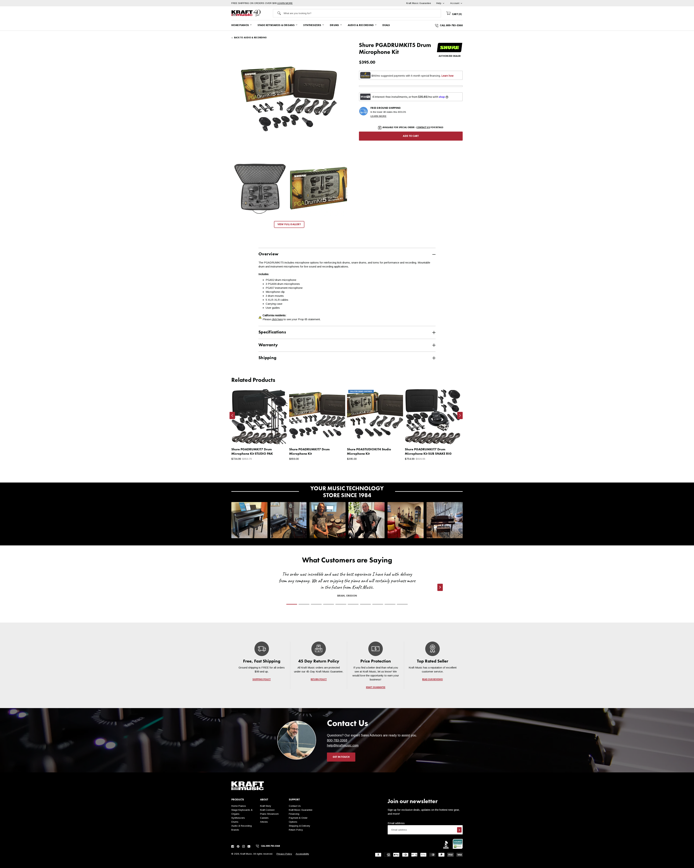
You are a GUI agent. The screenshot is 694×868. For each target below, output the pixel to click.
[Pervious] (232, 415)
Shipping (267, 358)
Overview (268, 254)
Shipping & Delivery (299, 825)
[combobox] (362, 13)
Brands (235, 829)
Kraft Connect (267, 810)
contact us (423, 128)
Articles (264, 821)
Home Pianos (238, 806)
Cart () (456, 14)
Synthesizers (238, 817)
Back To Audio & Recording (250, 38)
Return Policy (296, 829)
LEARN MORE (285, 3)
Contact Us (295, 806)
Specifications (272, 332)
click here (277, 319)
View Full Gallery (289, 224)
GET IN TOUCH (341, 757)
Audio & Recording (241, 825)
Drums (234, 821)
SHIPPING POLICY (261, 679)
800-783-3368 (337, 740)
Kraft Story (265, 806)
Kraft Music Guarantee (300, 810)
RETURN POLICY (319, 679)
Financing (294, 814)
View (278, 438)
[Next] (460, 415)
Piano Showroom (269, 814)
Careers (264, 817)
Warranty (268, 345)
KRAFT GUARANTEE (375, 687)
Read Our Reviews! (432, 679)
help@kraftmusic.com (343, 745)
